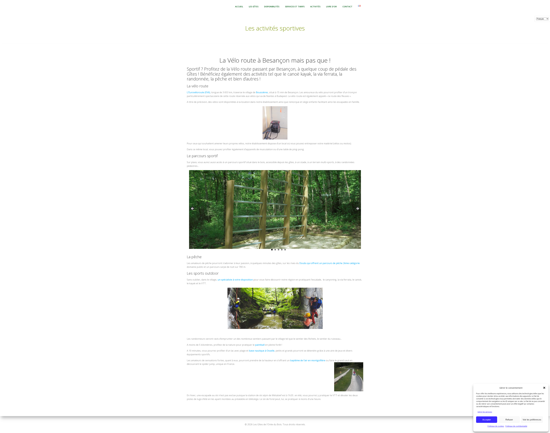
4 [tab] (282, 249)
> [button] (357, 209)
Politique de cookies (496, 426)
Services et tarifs (295, 6)
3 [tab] (278, 249)
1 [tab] (272, 249)
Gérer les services (485, 412)
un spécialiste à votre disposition (235, 279)
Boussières (262, 92)
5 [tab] (285, 249)
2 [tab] (275, 249)
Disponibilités (271, 6)
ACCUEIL (239, 6)
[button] (544, 387)
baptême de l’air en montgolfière (307, 360)
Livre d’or (331, 6)
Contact (347, 6)
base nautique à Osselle (261, 350)
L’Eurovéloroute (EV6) (198, 92)
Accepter (486, 419)
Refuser (509, 419)
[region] (275, 212)
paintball (260, 344)
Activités (315, 6)
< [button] (192, 209)
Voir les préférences (532, 419)
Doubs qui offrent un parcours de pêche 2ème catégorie (329, 263)
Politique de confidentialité (516, 426)
